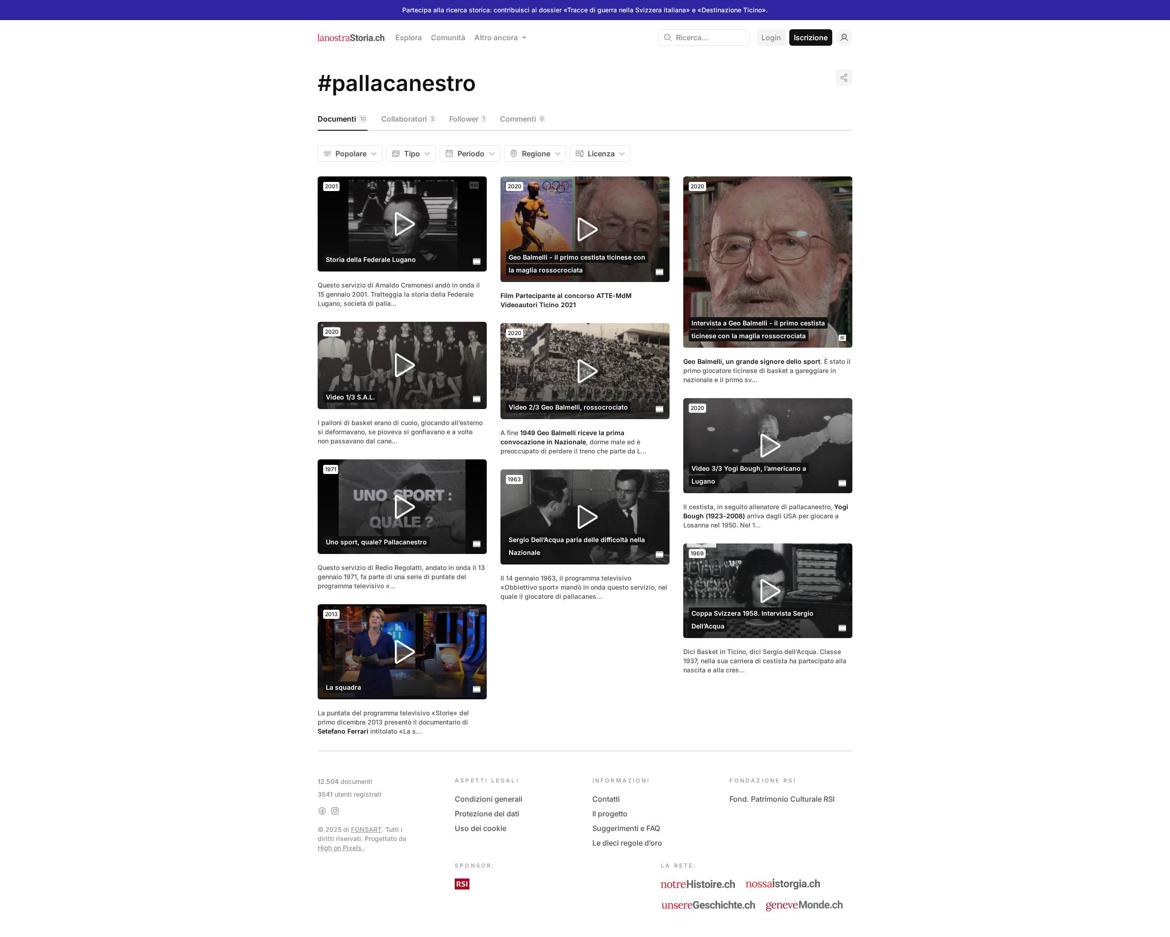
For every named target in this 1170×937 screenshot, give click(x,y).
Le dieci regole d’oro (627, 842)
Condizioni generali (488, 799)
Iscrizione (811, 37)
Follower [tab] (467, 118)
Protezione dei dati (487, 813)
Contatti (606, 799)
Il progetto (610, 813)
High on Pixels (340, 848)
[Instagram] (335, 810)
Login (771, 37)
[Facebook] (322, 810)
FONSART (366, 829)
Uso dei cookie (480, 828)
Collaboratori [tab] (407, 118)
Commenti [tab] (522, 118)
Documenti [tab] (342, 118)
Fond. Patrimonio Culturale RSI (782, 799)
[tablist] (585, 119)
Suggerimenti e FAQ (626, 828)
